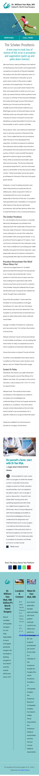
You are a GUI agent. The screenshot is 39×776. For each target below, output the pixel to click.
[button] (19, 546)
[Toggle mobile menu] (35, 10)
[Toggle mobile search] (31, 10)
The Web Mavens (23, 770)
